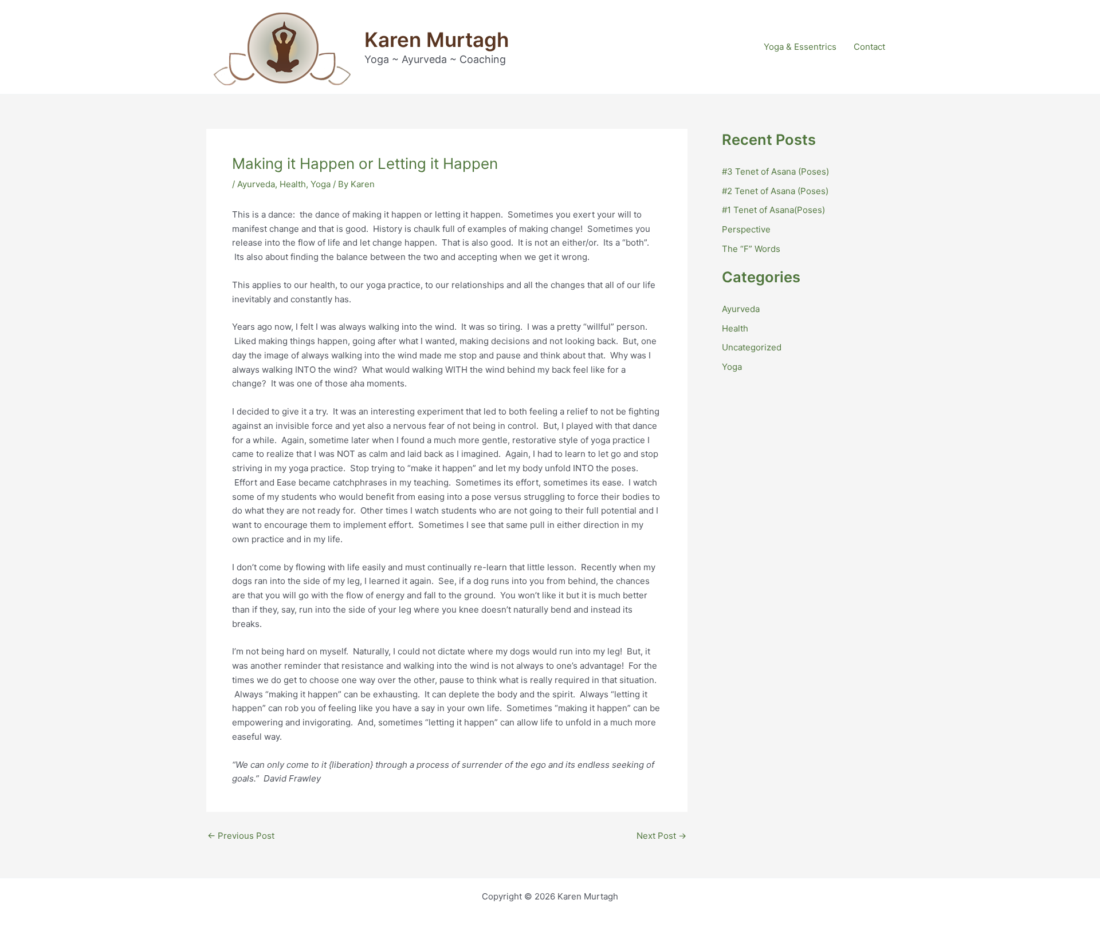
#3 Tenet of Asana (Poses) (775, 171)
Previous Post (240, 835)
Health (293, 184)
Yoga (321, 184)
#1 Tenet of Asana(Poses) (773, 209)
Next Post (661, 835)
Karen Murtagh (436, 39)
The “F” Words (751, 248)
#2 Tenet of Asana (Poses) (775, 191)
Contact (869, 46)
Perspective (746, 229)
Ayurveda (256, 184)
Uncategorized (751, 347)
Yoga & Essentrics (800, 46)
